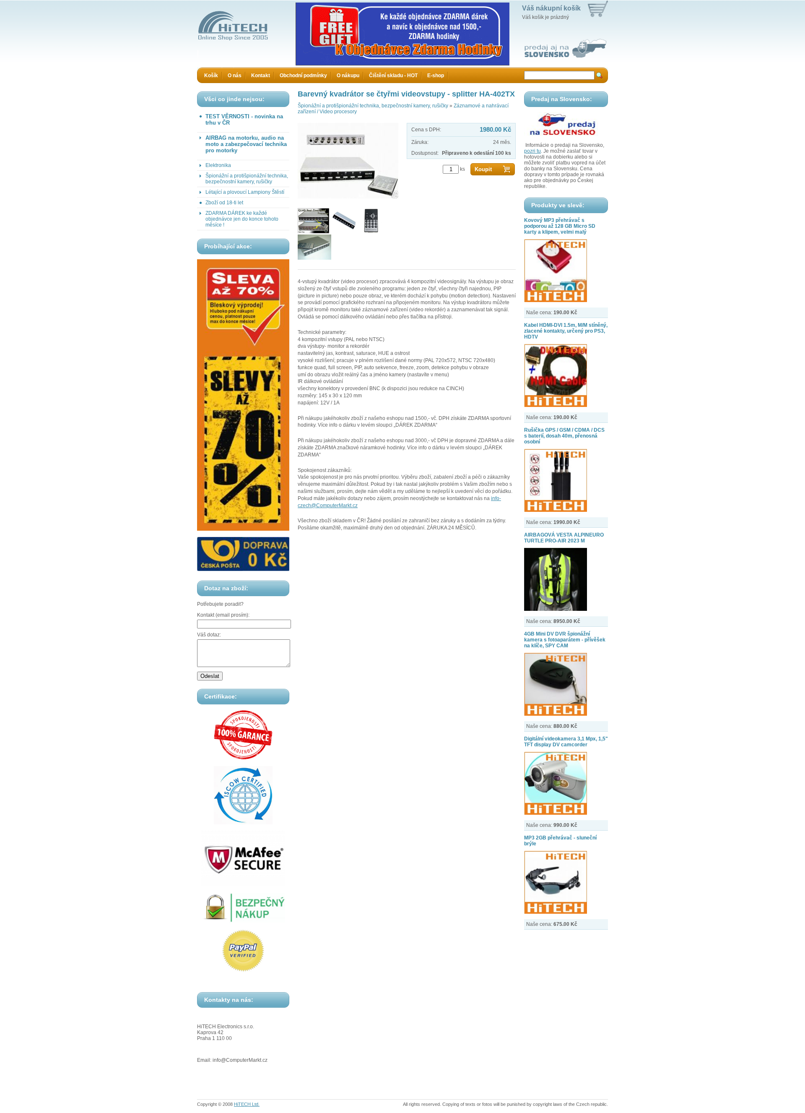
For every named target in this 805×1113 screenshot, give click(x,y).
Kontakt (260, 75)
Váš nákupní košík (551, 8)
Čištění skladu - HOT (393, 75)
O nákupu (348, 75)
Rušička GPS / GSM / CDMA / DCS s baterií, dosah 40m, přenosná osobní (564, 436)
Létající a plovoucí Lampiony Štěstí (244, 192)
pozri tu (532, 151)
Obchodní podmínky (303, 75)
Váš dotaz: (209, 635)
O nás (235, 75)
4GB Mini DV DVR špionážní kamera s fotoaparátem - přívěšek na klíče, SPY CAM (564, 640)
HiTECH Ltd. (247, 1104)
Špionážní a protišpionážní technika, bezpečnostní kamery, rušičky (246, 179)
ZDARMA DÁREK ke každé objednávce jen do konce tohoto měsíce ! (241, 219)
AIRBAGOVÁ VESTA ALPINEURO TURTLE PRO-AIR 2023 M (564, 538)
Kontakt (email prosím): (223, 615)
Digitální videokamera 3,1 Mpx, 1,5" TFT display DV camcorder (566, 742)
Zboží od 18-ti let (224, 203)
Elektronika (218, 165)
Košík (211, 75)
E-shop (435, 75)
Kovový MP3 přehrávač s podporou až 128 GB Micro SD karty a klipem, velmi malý (559, 226)
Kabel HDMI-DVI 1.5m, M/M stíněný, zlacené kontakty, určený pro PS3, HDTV (566, 331)
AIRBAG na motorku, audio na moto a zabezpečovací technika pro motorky (246, 144)
